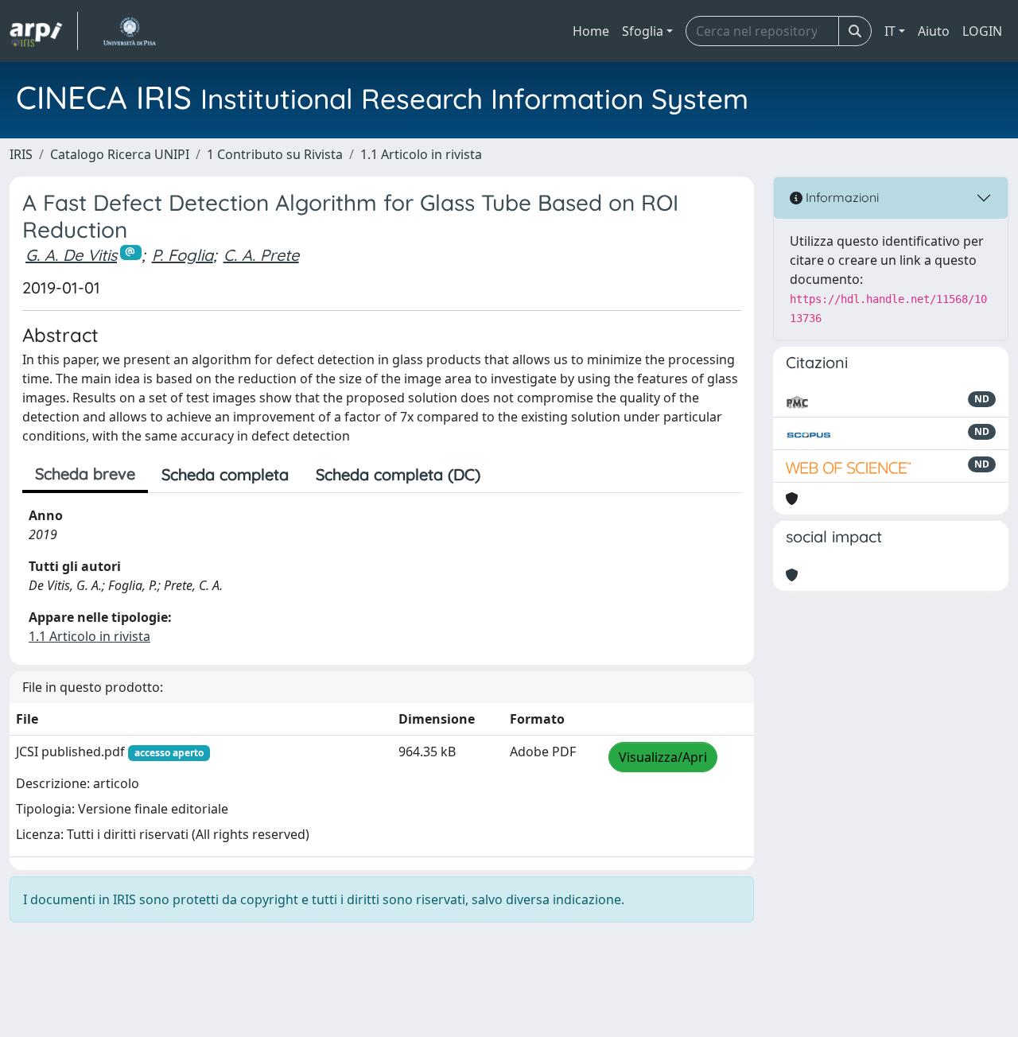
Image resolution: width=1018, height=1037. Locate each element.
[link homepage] (44, 31)
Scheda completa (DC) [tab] (398, 474)
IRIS (21, 154)
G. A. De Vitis (71, 255)
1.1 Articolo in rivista (421, 154)
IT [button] (890, 31)
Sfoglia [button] (642, 31)
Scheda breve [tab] (85, 474)
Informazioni (840, 197)
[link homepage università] (129, 31)
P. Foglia (182, 255)
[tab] (507, 474)
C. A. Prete (261, 255)
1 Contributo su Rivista (275, 154)
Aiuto (934, 31)
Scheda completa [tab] (225, 474)
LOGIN (982, 31)
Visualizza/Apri (663, 757)
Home (591, 31)
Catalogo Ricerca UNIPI (119, 154)
